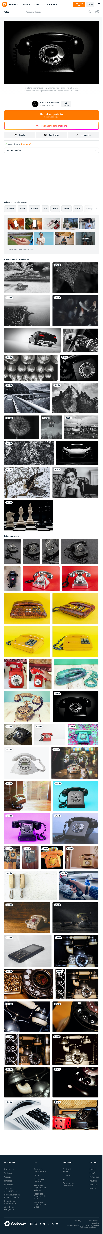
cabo (22, 207)
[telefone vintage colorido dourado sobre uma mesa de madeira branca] (27, 705)
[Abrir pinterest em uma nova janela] (44, 1222)
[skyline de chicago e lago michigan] (27, 309)
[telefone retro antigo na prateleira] (81, 856)
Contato (65, 1174)
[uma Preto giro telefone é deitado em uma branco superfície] (28, 949)
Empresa (8, 1179)
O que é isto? (26, 144)
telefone (10, 207)
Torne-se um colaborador (67, 1182)
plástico (34, 207)
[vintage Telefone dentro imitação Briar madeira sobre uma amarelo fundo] (27, 607)
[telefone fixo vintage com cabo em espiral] (18, 733)
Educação (8, 1183)
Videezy (7, 1175)
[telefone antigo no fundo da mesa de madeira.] (27, 916)
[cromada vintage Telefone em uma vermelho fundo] (41, 577)
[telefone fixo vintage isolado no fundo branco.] (26, 761)
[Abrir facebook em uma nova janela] (31, 1222)
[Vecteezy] (4, 4)
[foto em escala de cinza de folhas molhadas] (75, 276)
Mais (89, 1187)
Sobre (64, 1178)
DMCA (36, 1174)
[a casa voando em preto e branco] (51, 425)
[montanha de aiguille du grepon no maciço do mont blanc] (75, 396)
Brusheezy (9, 1167)
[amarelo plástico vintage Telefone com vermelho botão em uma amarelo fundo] (27, 640)
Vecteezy (8, 1171)
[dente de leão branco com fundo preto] (21, 425)
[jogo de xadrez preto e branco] (28, 514)
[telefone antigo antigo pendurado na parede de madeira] (30, 856)
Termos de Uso (71, 1224)
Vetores (12, 4)
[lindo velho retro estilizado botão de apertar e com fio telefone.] (74, 761)
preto (55, 207)
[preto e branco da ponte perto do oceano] (27, 396)
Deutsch (91, 1179)
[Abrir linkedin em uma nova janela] (40, 1222)
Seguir (66, 105)
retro (77, 207)
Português (92, 1175)
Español (91, 1171)
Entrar (90, 4)
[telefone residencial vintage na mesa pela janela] (27, 795)
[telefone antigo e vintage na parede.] (30, 884)
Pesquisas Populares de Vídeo (39, 1203)
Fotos (25, 4)
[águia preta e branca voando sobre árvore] (27, 481)
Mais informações (14, 149)
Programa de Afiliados (39, 1179)
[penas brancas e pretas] (75, 309)
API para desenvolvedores (11, 1188)
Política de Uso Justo (86, 1225)
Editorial (51, 4)
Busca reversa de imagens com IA (12, 1194)
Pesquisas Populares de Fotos (39, 1194)
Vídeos (37, 4)
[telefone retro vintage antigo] (76, 949)
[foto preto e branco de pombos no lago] (81, 425)
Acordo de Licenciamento (39, 1168)
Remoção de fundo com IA (10, 1200)
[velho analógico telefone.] (12, 550)
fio (45, 207)
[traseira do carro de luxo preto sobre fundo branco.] (32, 339)
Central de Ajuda (66, 1168)
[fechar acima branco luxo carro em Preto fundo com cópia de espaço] (77, 452)
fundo (66, 207)
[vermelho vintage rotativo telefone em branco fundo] (49, 733)
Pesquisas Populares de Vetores (39, 1186)
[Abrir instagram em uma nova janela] (36, 1222)
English (90, 1167)
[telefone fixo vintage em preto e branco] (79, 366)
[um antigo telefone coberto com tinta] (52, 856)
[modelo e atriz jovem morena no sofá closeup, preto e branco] (75, 481)
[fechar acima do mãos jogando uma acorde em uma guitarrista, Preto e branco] (80, 339)
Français (91, 1183)
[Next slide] (92, 207)
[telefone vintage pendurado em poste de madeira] (12, 856)
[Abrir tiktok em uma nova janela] (48, 1222)
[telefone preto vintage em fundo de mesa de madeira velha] (75, 916)
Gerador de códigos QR (9, 1206)
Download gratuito (51, 115)
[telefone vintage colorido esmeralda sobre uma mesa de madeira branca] (76, 673)
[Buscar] (90, 11)
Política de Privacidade (88, 1224)
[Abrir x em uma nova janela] (53, 1222)
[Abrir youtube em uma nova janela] (57, 1222)
